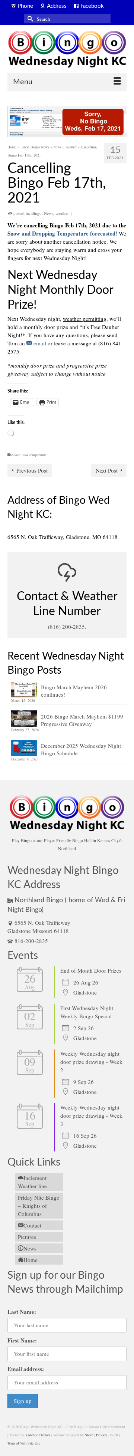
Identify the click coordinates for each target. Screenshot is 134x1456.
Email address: (25, 1369)
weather (62, 213)
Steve (89, 1434)
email (39, 343)
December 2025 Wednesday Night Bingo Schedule (81, 749)
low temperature (35, 454)
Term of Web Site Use (23, 1443)
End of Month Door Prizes (90, 970)
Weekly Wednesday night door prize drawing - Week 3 (91, 1115)
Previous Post (32, 470)
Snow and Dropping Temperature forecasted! (62, 233)
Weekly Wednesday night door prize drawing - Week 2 (91, 1062)
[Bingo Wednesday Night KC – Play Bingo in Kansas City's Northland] (67, 50)
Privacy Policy (107, 1434)
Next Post (107, 470)
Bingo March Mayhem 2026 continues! (74, 690)
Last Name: (21, 1312)
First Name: (22, 1340)
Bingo (36, 213)
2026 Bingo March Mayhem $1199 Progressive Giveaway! (82, 720)
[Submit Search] (29, 18)
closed (15, 454)
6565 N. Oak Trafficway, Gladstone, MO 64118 (62, 536)
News (48, 213)
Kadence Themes (37, 1434)
